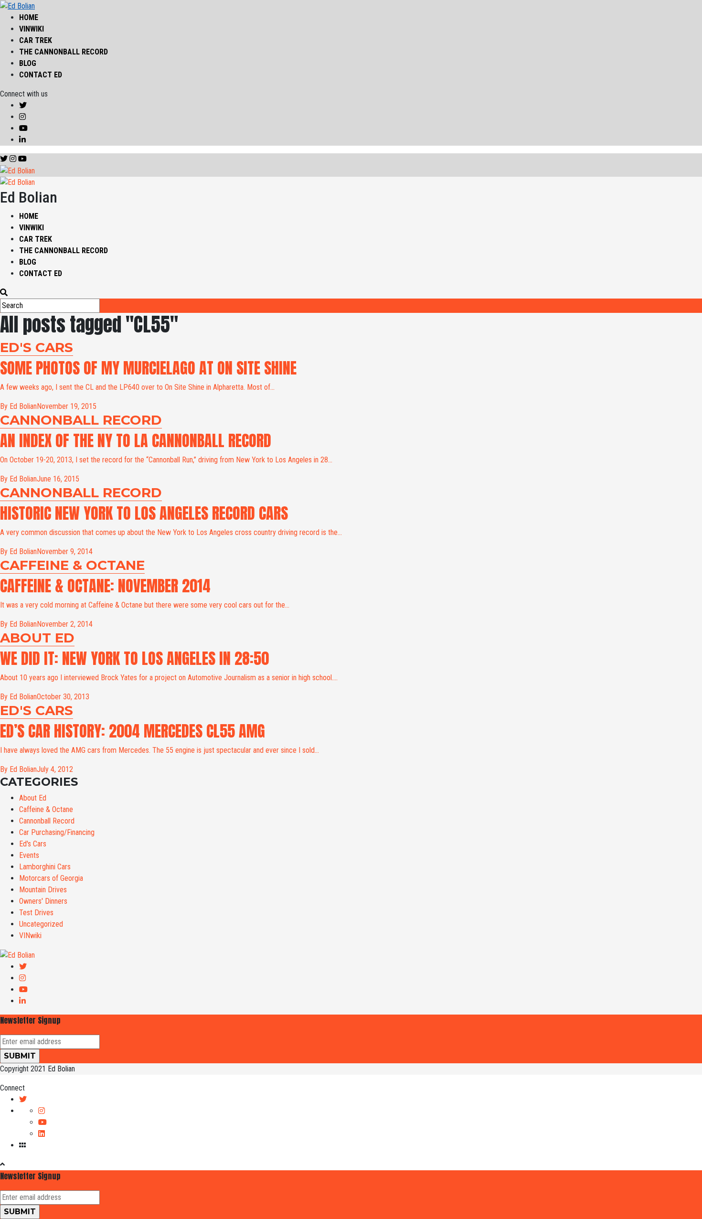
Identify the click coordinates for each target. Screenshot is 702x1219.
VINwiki (31, 28)
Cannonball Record (46, 820)
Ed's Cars (32, 843)
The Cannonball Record (63, 51)
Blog (27, 63)
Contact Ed (40, 74)
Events (29, 855)
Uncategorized (41, 924)
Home (28, 17)
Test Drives (36, 912)
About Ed (32, 797)
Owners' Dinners (43, 901)
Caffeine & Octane (46, 809)
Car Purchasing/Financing (57, 832)
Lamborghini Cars (45, 866)
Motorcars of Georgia (51, 878)
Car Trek (35, 40)
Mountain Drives (43, 889)
